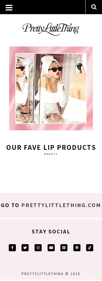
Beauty (51, 154)
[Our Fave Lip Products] (51, 89)
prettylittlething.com (61, 205)
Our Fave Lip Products (51, 147)
